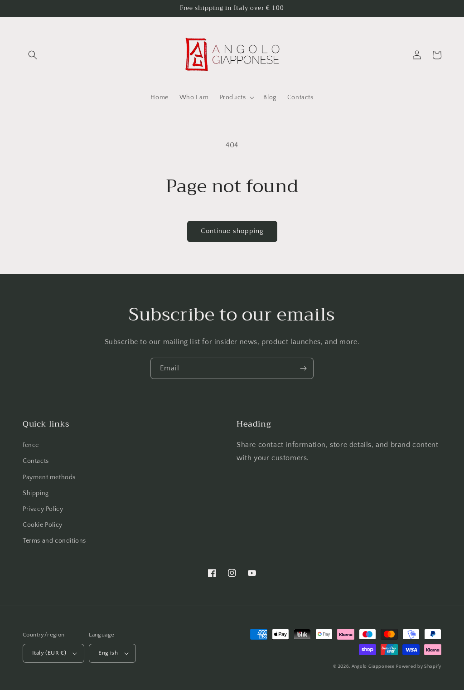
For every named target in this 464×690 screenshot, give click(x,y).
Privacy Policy (43, 509)
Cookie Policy (43, 525)
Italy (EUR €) (49, 653)
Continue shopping (232, 231)
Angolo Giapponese (373, 666)
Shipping (36, 493)
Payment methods (49, 477)
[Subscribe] (303, 368)
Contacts (36, 461)
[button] (33, 55)
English (108, 653)
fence (31, 445)
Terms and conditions (54, 540)
